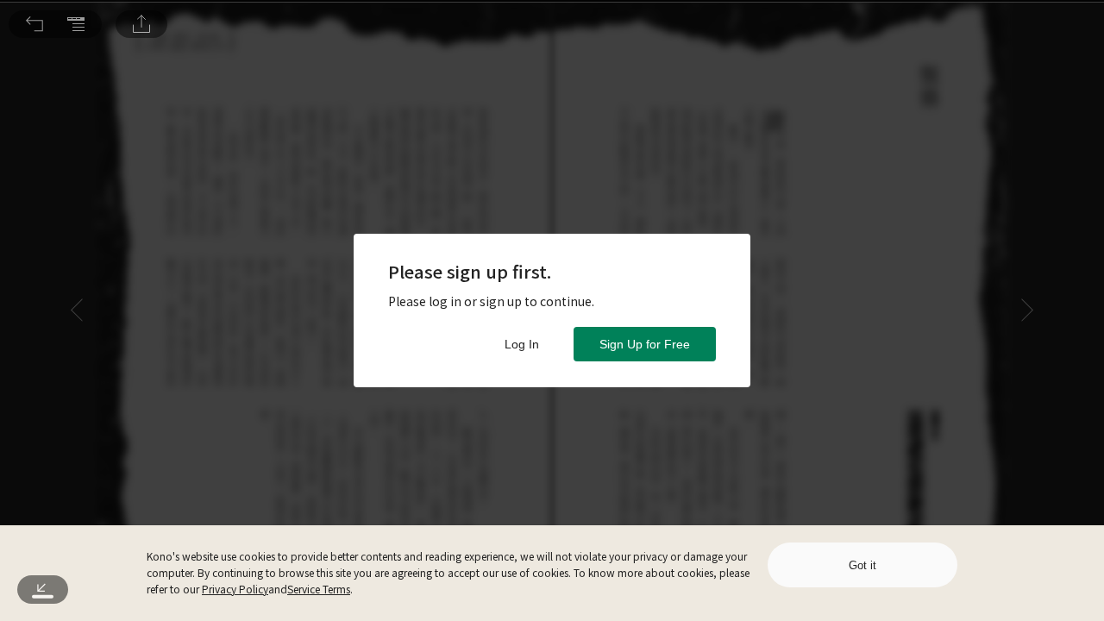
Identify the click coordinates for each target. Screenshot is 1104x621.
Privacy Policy (235, 588)
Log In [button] (522, 344)
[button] (34, 24)
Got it (862, 565)
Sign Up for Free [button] (644, 344)
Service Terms (318, 588)
